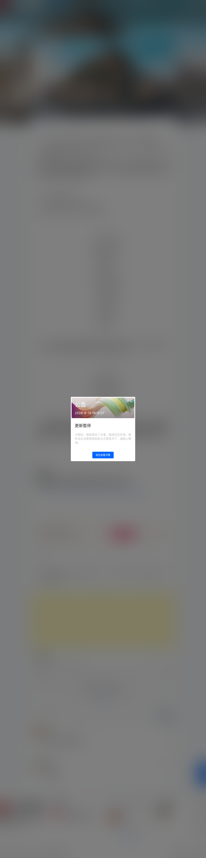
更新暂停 (83, 425)
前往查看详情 (103, 455)
